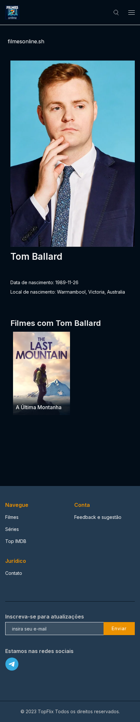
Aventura (25, 394)
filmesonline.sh (26, 41)
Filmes (12, 517)
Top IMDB (15, 541)
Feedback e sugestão (97, 517)
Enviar (119, 628)
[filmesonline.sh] (13, 12)
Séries (12, 529)
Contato (13, 573)
